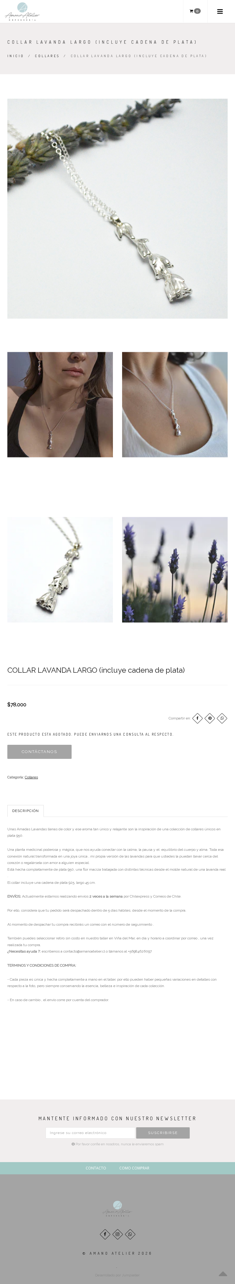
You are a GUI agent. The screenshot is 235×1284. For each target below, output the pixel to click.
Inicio (15, 56)
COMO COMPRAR (134, 1168)
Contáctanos (39, 751)
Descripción (25, 811)
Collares (47, 56)
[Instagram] (117, 1234)
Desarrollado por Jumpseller (117, 1275)
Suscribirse (163, 1133)
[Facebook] (197, 718)
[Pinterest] (210, 718)
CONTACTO (96, 1168)
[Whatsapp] (130, 1234)
